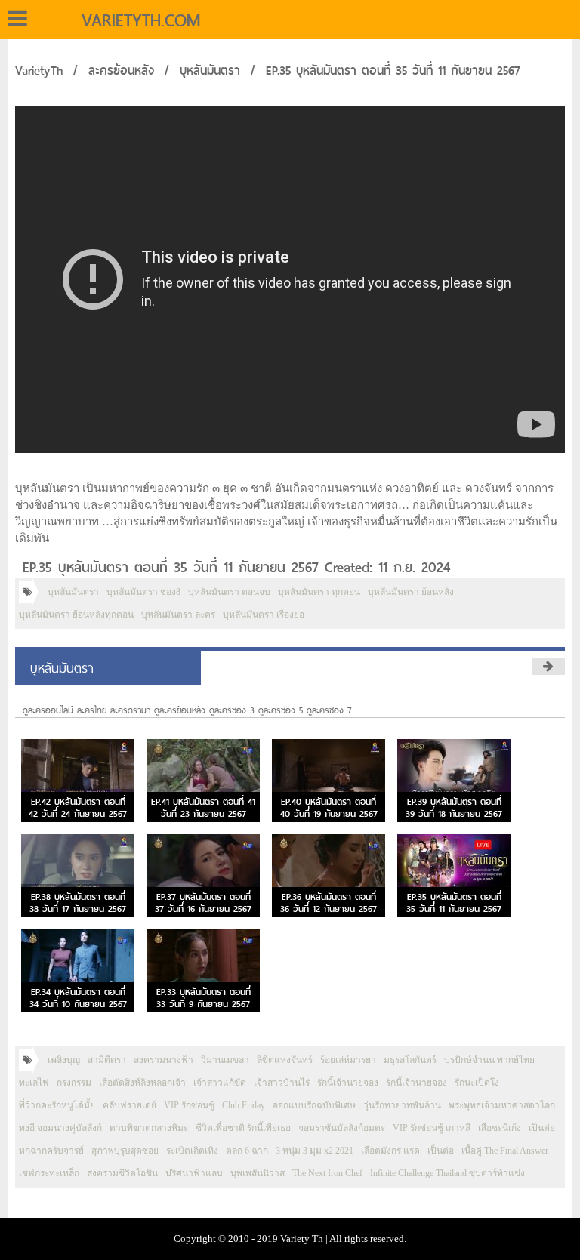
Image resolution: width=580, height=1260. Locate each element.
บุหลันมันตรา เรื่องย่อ (263, 614)
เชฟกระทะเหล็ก (49, 1173)
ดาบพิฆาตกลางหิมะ (149, 1128)
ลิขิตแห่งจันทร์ (285, 1060)
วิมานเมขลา (225, 1060)
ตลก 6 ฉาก (247, 1150)
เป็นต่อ (542, 1128)
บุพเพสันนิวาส (257, 1173)
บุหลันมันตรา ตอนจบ (229, 592)
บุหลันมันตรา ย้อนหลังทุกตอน (76, 614)
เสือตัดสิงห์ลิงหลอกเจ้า (142, 1082)
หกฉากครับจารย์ (51, 1150)
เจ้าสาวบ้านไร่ (282, 1082)
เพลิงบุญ (64, 1060)
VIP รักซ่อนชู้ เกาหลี (431, 1128)
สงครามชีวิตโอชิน (122, 1173)
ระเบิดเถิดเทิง (192, 1150)
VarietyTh (39, 70)
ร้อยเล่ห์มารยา (348, 1060)
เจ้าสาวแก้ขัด (219, 1082)
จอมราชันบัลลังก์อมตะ (341, 1128)
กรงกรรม (74, 1082)
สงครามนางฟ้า (163, 1060)
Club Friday (243, 1105)
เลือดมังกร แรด (390, 1150)
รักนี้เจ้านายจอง (347, 1082)
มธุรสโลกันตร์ (410, 1060)
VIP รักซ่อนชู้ (189, 1105)
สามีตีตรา (107, 1060)
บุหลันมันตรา (210, 70)
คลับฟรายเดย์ (129, 1105)
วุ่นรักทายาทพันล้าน (402, 1105)
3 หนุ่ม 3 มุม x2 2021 (314, 1150)
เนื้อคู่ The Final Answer (504, 1150)
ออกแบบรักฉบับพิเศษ (314, 1105)
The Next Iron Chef (327, 1173)
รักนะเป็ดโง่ (477, 1082)
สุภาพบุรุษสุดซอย (125, 1150)
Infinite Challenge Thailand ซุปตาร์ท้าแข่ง (447, 1173)
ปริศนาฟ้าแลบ (194, 1173)
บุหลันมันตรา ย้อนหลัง (411, 592)
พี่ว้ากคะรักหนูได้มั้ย (57, 1105)
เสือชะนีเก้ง (499, 1128)
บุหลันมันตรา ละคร (178, 614)
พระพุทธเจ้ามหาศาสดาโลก (502, 1105)
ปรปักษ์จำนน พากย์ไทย (489, 1060)
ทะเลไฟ (34, 1082)
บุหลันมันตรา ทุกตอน (319, 592)
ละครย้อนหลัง (121, 70)
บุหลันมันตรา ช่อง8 (143, 592)
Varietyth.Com (141, 20)
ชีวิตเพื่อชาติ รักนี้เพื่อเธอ (243, 1128)
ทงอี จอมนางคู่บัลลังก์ (60, 1128)
